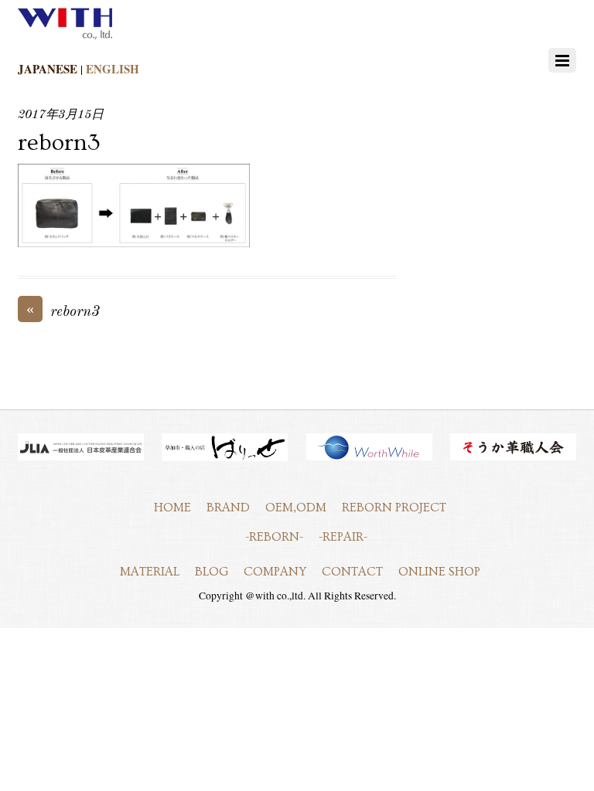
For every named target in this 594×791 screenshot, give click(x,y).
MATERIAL (149, 572)
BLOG (211, 572)
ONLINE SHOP (439, 572)
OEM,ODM (295, 507)
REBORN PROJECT (394, 507)
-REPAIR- (343, 537)
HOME (172, 507)
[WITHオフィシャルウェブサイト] (65, 36)
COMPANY (275, 572)
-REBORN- (274, 537)
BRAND (228, 507)
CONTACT (352, 572)
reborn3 (59, 143)
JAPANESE (47, 68)
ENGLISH (112, 68)
